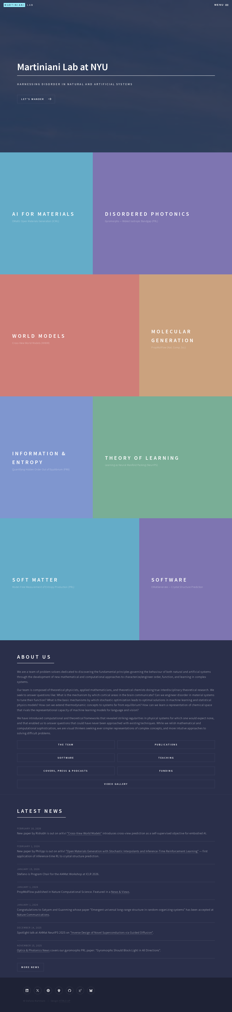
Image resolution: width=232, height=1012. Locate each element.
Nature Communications (33, 915)
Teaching (166, 757)
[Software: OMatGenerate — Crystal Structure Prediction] (185, 579)
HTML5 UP (64, 1000)
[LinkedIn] (27, 990)
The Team (66, 744)
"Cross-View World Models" (84, 833)
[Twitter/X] (37, 990)
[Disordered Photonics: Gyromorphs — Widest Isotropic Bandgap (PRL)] (162, 213)
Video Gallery (116, 783)
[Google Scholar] (59, 990)
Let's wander (32, 99)
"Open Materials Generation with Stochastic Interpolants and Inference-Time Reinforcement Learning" (132, 851)
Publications (166, 744)
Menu (219, 4)
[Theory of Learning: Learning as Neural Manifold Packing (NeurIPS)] (162, 457)
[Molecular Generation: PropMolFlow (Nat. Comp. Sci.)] (185, 335)
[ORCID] (48, 990)
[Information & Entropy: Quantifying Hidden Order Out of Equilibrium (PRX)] (46, 457)
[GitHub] (69, 990)
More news (30, 967)
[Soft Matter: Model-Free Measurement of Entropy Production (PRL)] (69, 579)
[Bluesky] (91, 990)
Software (66, 757)
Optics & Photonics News (33, 950)
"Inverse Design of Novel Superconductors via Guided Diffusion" (111, 932)
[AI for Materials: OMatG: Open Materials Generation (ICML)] (46, 213)
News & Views (120, 892)
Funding (166, 770)
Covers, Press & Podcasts (66, 770)
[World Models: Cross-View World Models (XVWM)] (69, 335)
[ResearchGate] (80, 990)
